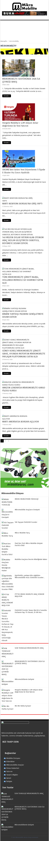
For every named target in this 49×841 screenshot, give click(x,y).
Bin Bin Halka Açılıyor (23, 706)
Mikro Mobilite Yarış (22, 533)
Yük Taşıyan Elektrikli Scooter (26, 522)
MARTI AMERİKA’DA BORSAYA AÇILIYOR (20, 421)
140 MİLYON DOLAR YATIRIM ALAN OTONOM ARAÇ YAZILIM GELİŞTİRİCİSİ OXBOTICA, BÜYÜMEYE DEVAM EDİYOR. (23, 240)
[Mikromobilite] (24, 10)
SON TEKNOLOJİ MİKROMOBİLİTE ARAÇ (29, 648)
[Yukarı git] (44, 837)
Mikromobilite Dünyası (12, 493)
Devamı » (7, 96)
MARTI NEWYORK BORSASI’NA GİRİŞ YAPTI (22, 203)
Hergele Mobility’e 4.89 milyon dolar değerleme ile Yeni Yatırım (29, 691)
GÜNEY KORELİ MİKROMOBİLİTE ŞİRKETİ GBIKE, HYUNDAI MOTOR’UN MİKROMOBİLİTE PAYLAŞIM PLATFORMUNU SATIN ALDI (23, 353)
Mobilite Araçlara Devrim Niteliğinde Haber (31, 559)
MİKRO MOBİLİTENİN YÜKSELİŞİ (26, 499)
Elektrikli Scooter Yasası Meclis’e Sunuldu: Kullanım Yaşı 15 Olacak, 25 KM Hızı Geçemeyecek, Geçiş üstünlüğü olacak (31, 612)
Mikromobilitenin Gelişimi (24, 679)
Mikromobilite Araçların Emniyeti (27, 510)
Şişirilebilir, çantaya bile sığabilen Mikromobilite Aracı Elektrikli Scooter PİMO (29, 577)
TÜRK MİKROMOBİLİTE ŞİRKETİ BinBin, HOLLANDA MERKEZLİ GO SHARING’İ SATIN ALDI (22, 280)
